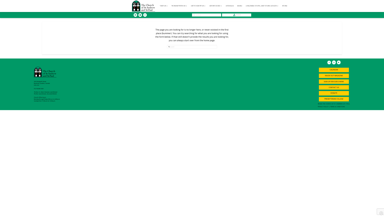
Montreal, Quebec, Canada (42, 83)
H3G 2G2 (36, 85)
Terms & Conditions (337, 107)
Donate (333, 93)
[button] (334, 81)
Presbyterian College (333, 99)
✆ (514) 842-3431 (39, 89)
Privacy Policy (323, 107)
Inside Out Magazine (334, 75)
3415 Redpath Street (40, 81)
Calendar (334, 70)
